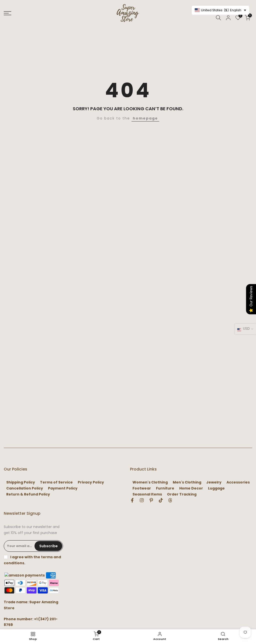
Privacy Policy (91, 482)
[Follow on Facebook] (132, 500)
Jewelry (214, 482)
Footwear (141, 488)
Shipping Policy (20, 482)
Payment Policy (63, 488)
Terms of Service (56, 482)
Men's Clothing (187, 482)
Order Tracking (181, 494)
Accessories (238, 482)
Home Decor (191, 488)
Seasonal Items (147, 494)
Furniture (165, 488)
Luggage (216, 488)
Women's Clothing (150, 482)
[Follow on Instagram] (142, 500)
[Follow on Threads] (170, 500)
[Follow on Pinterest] (151, 500)
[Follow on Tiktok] (160, 500)
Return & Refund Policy (28, 494)
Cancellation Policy (24, 488)
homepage (145, 118)
